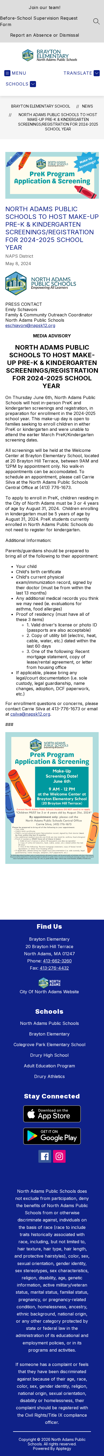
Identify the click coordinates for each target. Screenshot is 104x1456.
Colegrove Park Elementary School (49, 1044)
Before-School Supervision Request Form (39, 21)
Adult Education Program (49, 1065)
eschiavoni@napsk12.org (30, 325)
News (87, 106)
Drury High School (49, 1055)
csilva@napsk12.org (30, 714)
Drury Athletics (49, 1076)
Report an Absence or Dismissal (44, 35)
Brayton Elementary (49, 1034)
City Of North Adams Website (49, 991)
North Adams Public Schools (49, 1023)
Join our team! (44, 7)
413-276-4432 (54, 968)
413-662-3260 (57, 960)
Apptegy (63, 1448)
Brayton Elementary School (40, 106)
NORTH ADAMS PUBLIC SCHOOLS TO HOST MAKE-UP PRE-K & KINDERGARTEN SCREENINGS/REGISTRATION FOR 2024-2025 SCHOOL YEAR (58, 121)
